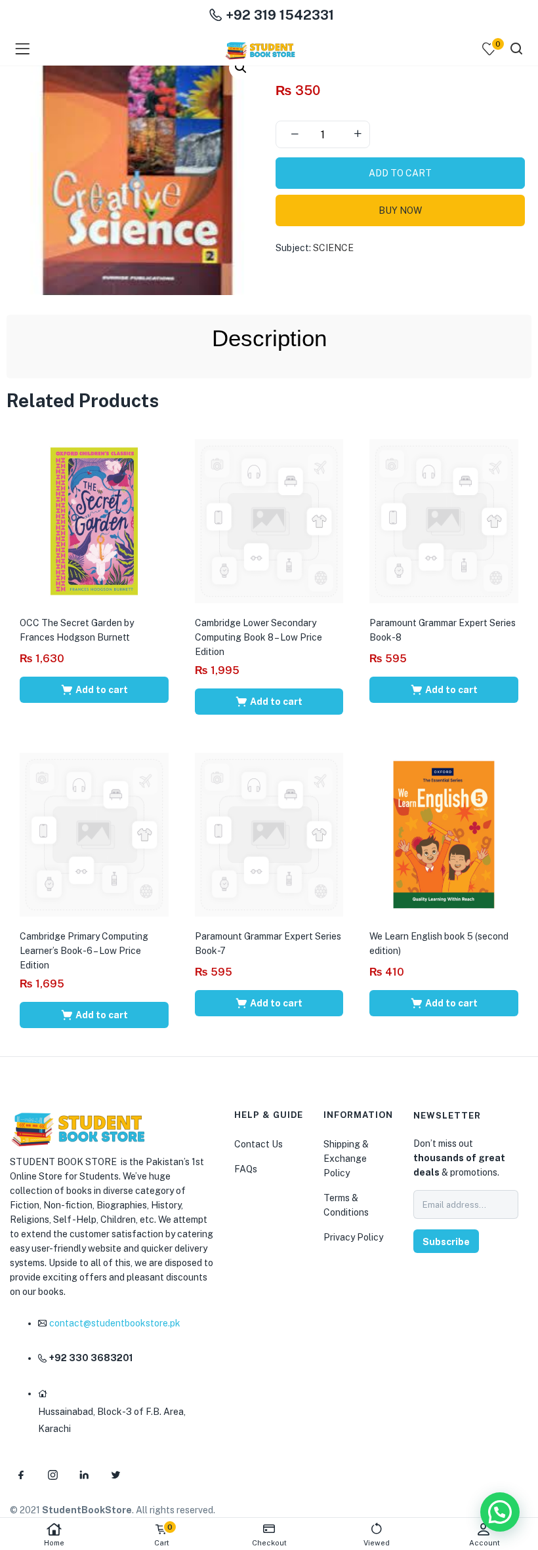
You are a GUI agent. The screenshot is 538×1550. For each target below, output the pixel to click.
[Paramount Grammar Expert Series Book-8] (443, 520)
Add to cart (400, 173)
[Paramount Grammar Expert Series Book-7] (269, 834)
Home (54, 1543)
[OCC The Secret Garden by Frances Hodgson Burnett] (94, 520)
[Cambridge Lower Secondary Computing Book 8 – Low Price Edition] (269, 520)
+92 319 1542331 (278, 15)
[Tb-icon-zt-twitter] (115, 1474)
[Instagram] (52, 1474)
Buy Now (400, 210)
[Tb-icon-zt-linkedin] (84, 1474)
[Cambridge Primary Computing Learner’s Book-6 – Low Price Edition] (94, 834)
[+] (357, 134)
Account (484, 1543)
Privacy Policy (353, 1237)
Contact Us (258, 1144)
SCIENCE (333, 248)
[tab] (269, 338)
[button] (241, 67)
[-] (294, 134)
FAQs (245, 1169)
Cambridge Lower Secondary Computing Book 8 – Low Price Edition (258, 637)
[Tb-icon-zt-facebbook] (21, 1474)
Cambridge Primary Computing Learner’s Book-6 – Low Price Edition (84, 950)
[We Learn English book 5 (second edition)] (443, 834)
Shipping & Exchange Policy (346, 1158)
